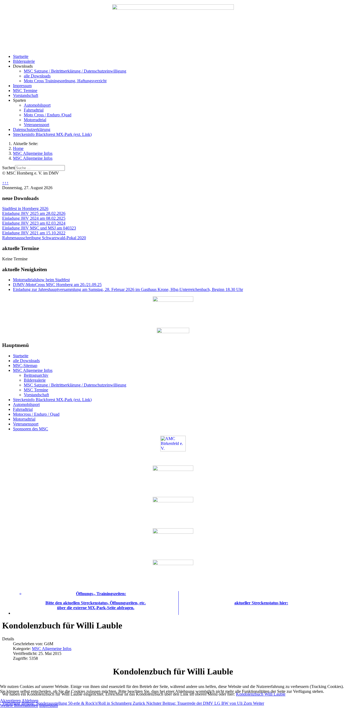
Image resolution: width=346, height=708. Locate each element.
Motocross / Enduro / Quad (36, 414)
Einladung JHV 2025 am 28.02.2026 (33, 213)
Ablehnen (30, 700)
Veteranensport (36, 124)
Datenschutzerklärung (31, 129)
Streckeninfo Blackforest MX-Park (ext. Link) (52, 134)
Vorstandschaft (25, 95)
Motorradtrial (35, 119)
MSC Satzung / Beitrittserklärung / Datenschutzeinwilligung (75, 71)
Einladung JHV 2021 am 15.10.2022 (33, 233)
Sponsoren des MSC (30, 429)
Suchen (8, 167)
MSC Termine (25, 90)
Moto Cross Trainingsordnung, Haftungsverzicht (65, 80)
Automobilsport (37, 105)
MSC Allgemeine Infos (32, 370)
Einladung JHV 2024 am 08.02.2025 (33, 218)
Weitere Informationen (19, 705)
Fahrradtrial (34, 110)
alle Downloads (37, 76)
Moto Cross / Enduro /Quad (47, 115)
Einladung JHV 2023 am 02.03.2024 (33, 223)
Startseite (20, 56)
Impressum (22, 85)
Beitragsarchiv (36, 375)
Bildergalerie (24, 61)
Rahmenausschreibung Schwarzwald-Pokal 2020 (44, 237)
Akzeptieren (10, 700)
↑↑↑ (5, 183)
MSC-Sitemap (25, 365)
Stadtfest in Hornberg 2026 (25, 208)
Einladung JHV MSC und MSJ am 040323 (39, 228)
